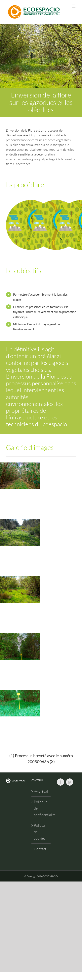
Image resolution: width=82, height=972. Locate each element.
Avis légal (41, 791)
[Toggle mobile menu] (74, 6)
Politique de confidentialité (41, 808)
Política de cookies (39, 831)
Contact (40, 849)
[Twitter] (69, 782)
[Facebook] (60, 782)
